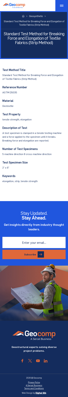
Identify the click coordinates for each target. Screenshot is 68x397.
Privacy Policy (34, 382)
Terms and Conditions (34, 388)
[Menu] (61, 5)
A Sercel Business (34, 385)
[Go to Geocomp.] (23, 16)
